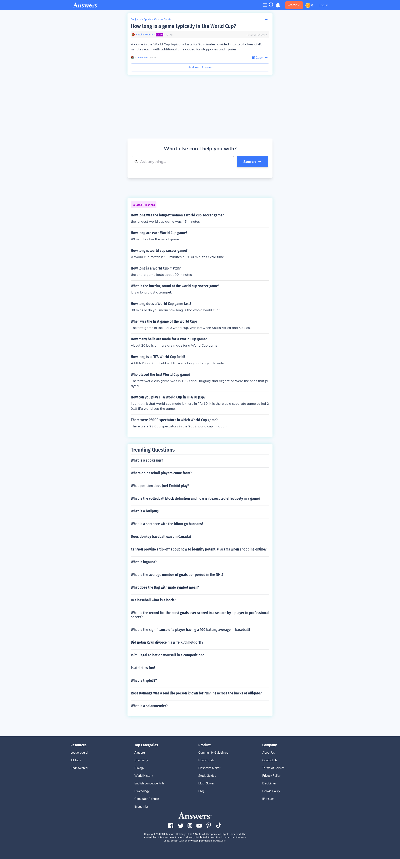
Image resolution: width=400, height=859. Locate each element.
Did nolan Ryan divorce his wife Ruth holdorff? (167, 642)
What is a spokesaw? (147, 460)
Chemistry (141, 760)
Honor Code (206, 760)
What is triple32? (144, 680)
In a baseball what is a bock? (153, 600)
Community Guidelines (213, 752)
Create (292, 5)
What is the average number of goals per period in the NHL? (177, 574)
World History (143, 776)
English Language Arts (149, 783)
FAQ (201, 791)
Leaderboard (79, 752)
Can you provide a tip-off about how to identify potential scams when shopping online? (198, 549)
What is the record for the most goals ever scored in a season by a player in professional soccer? (200, 615)
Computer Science (146, 799)
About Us (268, 752)
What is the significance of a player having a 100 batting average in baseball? (190, 629)
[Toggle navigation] (265, 4)
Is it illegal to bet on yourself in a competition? (167, 655)
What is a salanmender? (149, 706)
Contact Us (269, 760)
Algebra (139, 752)
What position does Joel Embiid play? (160, 485)
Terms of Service (273, 768)
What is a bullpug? (145, 511)
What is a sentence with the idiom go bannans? (167, 524)
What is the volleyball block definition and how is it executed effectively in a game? (195, 498)
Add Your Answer (200, 67)
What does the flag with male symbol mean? (165, 587)
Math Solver (206, 783)
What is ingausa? (144, 562)
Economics (141, 806)
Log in (323, 5)
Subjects (136, 19)
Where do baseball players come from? (161, 473)
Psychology (141, 791)
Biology (139, 768)
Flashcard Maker (209, 768)
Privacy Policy (271, 776)
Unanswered (79, 768)
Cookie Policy (271, 791)
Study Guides (207, 776)
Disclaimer (269, 783)
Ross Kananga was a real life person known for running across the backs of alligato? (196, 693)
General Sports (162, 19)
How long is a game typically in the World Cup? (183, 26)
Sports (147, 19)
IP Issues (268, 799)
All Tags (75, 760)
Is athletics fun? (143, 667)
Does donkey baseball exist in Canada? (161, 536)
